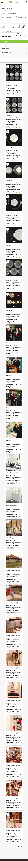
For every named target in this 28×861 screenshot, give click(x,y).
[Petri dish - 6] (14, 267)
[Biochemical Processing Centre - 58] (14, 593)
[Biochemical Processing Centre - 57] (14, 625)
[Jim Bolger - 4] (14, 332)
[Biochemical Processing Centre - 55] (14, 690)
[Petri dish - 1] (14, 72)
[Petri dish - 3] (14, 137)
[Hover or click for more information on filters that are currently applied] (25, 36)
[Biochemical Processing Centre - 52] (14, 788)
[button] (14, 26)
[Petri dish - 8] (14, 300)
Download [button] (8, 26)
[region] (14, 51)
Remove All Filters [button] (20, 38)
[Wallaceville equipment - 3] (14, 462)
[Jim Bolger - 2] (14, 430)
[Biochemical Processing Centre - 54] (14, 723)
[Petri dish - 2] (14, 105)
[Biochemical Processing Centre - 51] (14, 820)
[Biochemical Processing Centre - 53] (14, 755)
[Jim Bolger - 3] (14, 397)
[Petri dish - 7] (14, 235)
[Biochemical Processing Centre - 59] (14, 560)
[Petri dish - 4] (14, 170)
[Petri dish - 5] (14, 202)
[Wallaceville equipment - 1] (14, 495)
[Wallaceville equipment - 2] (14, 527)
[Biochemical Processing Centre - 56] (14, 658)
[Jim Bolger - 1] (14, 365)
